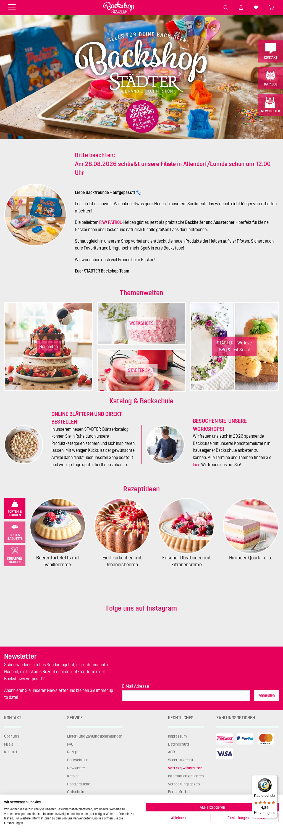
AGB (171, 752)
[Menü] (274, 778)
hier (196, 464)
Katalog (270, 84)
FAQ (70, 744)
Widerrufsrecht (180, 760)
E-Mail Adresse (135, 686)
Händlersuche (78, 784)
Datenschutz (179, 744)
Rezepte (73, 752)
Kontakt (270, 57)
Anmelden (267, 695)
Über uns (11, 736)
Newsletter (270, 111)
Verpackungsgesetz (184, 784)
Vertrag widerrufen (185, 768)
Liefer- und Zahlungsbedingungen (94, 736)
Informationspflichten (186, 776)
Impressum (177, 736)
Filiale (8, 744)
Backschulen (77, 760)
